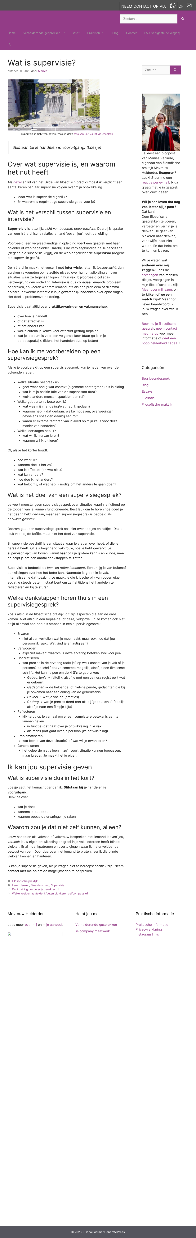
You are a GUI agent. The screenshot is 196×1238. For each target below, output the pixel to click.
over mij (31, 925)
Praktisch (93, 33)
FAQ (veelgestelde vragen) (162, 33)
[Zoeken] (182, 18)
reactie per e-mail (155, 182)
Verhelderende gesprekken (41, 33)
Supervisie (57, 885)
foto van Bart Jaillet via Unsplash (93, 133)
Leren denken (20, 885)
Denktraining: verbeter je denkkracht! (35, 889)
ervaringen (150, 275)
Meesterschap (40, 885)
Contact (131, 33)
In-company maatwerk (92, 931)
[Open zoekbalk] (9, 44)
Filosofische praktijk (25, 881)
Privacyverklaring (149, 929)
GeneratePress (114, 1232)
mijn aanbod (52, 925)
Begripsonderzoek (156, 378)
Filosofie (148, 398)
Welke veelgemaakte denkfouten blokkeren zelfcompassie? (50, 893)
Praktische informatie (152, 925)
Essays (147, 391)
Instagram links (147, 934)
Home (12, 33)
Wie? (76, 33)
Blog (115, 33)
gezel (17, 182)
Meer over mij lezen (157, 289)
